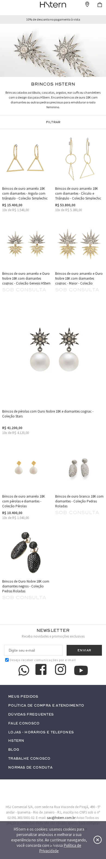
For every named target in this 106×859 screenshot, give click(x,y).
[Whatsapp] (23, 670)
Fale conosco (24, 723)
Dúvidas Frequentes (31, 714)
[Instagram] (61, 670)
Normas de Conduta (30, 767)
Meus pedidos (23, 696)
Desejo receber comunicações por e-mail (43, 660)
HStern (16, 740)
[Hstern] (53, 4)
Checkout (100, 4)
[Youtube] (81, 670)
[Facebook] (42, 670)
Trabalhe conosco (29, 758)
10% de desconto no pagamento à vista (53, 19)
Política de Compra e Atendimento (46, 705)
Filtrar (53, 122)
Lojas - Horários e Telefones (41, 732)
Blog (13, 749)
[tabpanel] (53, 50)
